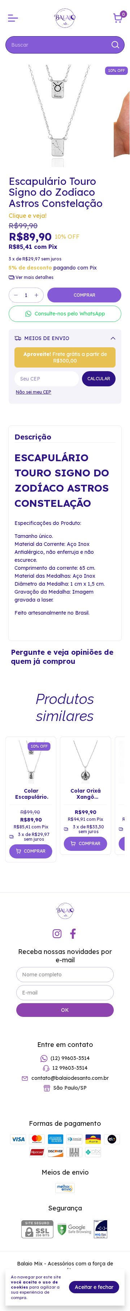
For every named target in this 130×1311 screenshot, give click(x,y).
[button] (65, 314)
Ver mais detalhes (33, 277)
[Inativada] (100, 1229)
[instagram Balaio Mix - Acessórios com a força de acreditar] (57, 934)
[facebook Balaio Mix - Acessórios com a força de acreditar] (73, 934)
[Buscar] (115, 44)
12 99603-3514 (69, 1068)
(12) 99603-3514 (70, 1058)
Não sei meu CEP (33, 392)
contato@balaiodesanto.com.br (70, 1078)
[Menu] (14, 18)
